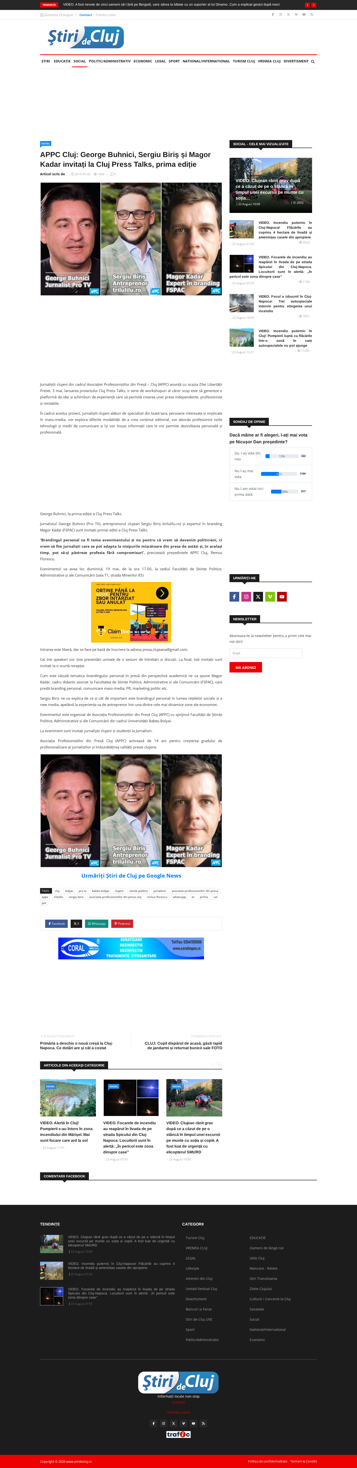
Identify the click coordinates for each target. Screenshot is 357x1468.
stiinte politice (138, 891)
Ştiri (46, 61)
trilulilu (58, 897)
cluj (57, 891)
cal (215, 897)
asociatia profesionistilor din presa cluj (115, 897)
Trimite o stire (106, 15)
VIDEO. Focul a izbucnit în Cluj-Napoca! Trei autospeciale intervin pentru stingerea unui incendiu (285, 303)
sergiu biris (76, 897)
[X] (289, 14)
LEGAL (160, 61)
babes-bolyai (100, 891)
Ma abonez (246, 667)
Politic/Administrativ (110, 61)
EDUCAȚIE (63, 61)
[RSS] (311, 14)
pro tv (82, 891)
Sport (174, 61)
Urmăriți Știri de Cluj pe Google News (131, 875)
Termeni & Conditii (303, 1461)
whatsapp (179, 897)
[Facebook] (273, 14)
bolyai (69, 891)
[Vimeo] (297, 14)
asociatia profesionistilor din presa (195, 891)
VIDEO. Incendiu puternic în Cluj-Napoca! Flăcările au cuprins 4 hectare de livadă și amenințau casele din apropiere (285, 230)
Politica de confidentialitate (267, 1461)
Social (80, 61)
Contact (85, 15)
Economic (143, 61)
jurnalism (159, 891)
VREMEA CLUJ (269, 61)
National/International (206, 61)
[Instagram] (281, 14)
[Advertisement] (228, 37)
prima (204, 897)
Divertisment (296, 61)
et (193, 897)
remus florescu (157, 897)
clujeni (119, 891)
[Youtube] (304, 14)
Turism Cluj (244, 61)
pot (44, 903)
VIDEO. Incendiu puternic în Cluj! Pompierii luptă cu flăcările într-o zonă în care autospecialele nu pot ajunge (285, 338)
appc (45, 897)
